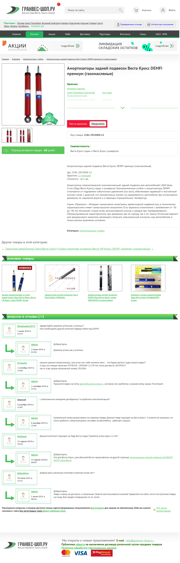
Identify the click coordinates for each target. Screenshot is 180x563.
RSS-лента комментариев (163, 509)
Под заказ (107, 92)
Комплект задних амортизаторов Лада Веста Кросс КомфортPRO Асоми (146, 297)
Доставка (85, 34)
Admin (34, 344)
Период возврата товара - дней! (33, 150)
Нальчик (84, 23)
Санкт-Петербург (33, 23)
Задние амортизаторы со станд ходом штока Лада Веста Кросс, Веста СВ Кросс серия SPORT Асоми (19, 297)
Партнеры (104, 34)
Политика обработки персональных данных (88, 547)
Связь (143, 34)
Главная (16, 34)
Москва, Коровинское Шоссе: (81, 99)
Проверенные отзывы (131, 24)
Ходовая (16, 59)
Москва (20, 23)
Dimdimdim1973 (26, 326)
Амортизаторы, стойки (33, 59)
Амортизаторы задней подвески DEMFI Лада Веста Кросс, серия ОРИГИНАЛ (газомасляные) (102, 297)
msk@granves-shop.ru (139, 540)
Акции (52, 34)
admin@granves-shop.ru (91, 383)
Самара (92, 23)
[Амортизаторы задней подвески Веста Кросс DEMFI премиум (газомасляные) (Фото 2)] (25, 135)
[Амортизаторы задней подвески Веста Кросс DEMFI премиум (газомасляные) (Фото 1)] (9, 135)
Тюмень (14, 26)
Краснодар (74, 23)
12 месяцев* (84, 175)
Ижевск (65, 23)
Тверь (6, 26)
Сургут (100, 23)
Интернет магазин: (76, 88)
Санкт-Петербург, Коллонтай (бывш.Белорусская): (81, 94)
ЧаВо (67, 34)
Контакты (125, 34)
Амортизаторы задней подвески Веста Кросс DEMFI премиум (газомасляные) (82, 59)
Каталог (34, 34)
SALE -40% (161, 34)
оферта (80, 544)
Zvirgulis (22, 363)
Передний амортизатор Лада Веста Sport (30, 248)
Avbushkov (23, 473)
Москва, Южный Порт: (78, 103)
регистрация (98, 507)
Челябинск (23, 26)
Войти (172, 10)
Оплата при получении (162, 24)
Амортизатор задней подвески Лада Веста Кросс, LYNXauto (61, 296)
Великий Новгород (51, 23)
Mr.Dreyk (22, 436)
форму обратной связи (54, 510)
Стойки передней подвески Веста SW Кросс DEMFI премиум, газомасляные (104, 248)
